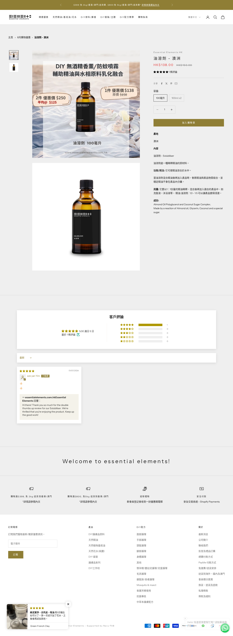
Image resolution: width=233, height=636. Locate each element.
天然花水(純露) (97, 551)
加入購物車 (188, 122)
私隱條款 (203, 590)
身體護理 (141, 556)
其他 (139, 562)
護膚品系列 (94, 562)
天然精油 (93, 539)
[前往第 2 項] (14, 67)
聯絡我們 (203, 545)
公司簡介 (203, 539)
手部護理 (141, 539)
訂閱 (15, 554)
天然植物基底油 (97, 545)
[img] (27, 371)
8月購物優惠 (24, 37)
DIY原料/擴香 (88, 17)
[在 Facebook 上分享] (161, 83)
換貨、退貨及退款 (208, 585)
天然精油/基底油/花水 (65, 17)
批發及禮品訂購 (207, 551)
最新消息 (203, 534)
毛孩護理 (141, 573)
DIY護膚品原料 (97, 534)
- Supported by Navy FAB (99, 626)
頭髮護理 (141, 545)
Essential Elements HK (168, 52)
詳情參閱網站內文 (150, 5)
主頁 (10, 37)
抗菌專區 (141, 596)
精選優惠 (44, 17)
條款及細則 (204, 596)
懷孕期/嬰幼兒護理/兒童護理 (152, 568)
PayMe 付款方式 (207, 562)
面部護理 (141, 534)
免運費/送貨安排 (207, 568)
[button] (161, 71)
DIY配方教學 (127, 17)
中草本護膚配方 (145, 601)
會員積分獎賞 (206, 579)
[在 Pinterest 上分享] (171, 83)
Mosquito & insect (146, 585)
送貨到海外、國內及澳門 (212, 573)
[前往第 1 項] (14, 55)
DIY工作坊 (94, 568)
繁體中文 (192, 17)
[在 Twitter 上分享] (166, 83)
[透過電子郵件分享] (176, 83)
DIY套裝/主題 (108, 17)
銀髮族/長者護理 (145, 579)
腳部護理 (141, 551)
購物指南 (143, 17)
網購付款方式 (206, 556)
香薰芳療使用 (144, 590)
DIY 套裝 (93, 556)
